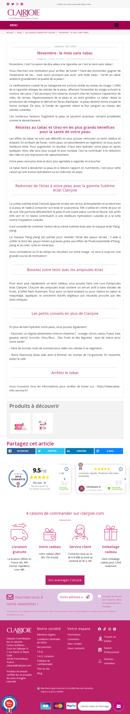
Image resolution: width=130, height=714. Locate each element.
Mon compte (75, 643)
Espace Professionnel (111, 650)
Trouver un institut (110, 639)
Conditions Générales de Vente (48, 641)
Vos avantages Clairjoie (65, 580)
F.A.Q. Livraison (45, 656)
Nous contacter (76, 648)
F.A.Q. (40, 651)
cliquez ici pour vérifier (52, 691)
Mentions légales (46, 634)
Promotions (74, 634)
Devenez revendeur (109, 661)
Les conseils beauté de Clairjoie (80, 59)
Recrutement (44, 647)
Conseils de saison (56, 59)
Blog (39, 673)
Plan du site (43, 668)
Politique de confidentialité (44, 662)
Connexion (73, 639)
